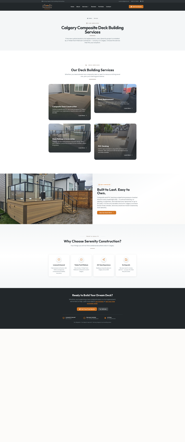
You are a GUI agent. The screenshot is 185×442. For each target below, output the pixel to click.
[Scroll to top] (181, 438)
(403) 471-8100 (134, 1)
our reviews (99, 301)
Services (84, 6)
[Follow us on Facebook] (140, 1)
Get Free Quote (137, 6)
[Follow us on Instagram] (142, 1)
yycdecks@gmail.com (124, 1)
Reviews (93, 6)
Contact (108, 6)
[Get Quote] (181, 434)
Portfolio (101, 6)
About (78, 6)
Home (72, 6)
